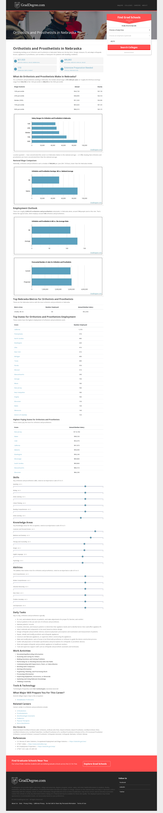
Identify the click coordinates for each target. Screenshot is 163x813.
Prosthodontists (22, 713)
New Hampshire (19, 392)
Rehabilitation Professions (25, 700)
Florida (16, 365)
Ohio (15, 347)
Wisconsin (17, 401)
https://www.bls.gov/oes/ (78, 741)
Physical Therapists (23, 721)
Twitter (122, 792)
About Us (15, 803)
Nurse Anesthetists (23, 723)
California (17, 329)
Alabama (17, 450)
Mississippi (17, 459)
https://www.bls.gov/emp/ (46, 746)
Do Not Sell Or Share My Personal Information (61, 803)
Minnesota (17, 410)
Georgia (16, 379)
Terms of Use (81, 803)
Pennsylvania (18, 334)
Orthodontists (21, 711)
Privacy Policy (27, 803)
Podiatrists (20, 718)
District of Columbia (20, 415)
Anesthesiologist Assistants (26, 716)
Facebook (123, 782)
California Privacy (39, 803)
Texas (16, 361)
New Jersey (18, 388)
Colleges (128, 5)
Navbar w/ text (30, 5)
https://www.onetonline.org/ (37, 744)
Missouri (17, 370)
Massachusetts (19, 374)
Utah (15, 441)
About (145, 5)
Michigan (17, 356)
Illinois (16, 383)
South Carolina (18, 463)
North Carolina (18, 338)
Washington (18, 343)
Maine (16, 406)
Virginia (16, 397)
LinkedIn (122, 787)
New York (17, 352)
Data (20, 803)
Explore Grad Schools (95, 763)
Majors (120, 5)
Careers (137, 5)
